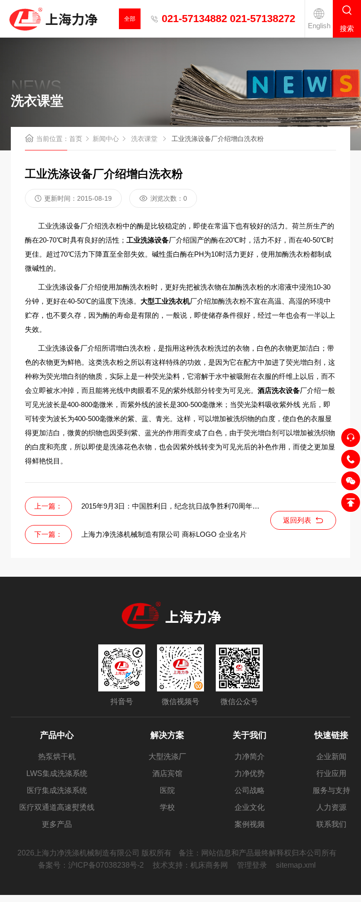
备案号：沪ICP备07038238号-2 (91, 865)
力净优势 (250, 773)
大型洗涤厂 (167, 757)
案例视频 (250, 824)
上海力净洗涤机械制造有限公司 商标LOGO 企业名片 (164, 534)
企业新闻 (331, 757)
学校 (167, 807)
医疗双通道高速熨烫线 (56, 807)
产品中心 (57, 735)
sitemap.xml (296, 865)
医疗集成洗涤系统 (57, 790)
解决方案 (167, 735)
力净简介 (250, 757)
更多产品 (57, 824)
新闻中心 (106, 138)
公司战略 (250, 790)
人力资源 (331, 807)
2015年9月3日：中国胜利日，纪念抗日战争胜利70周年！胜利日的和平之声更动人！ (175, 506)
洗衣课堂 (144, 138)
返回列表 (297, 520)
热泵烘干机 (57, 757)
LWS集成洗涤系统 (56, 773)
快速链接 (331, 735)
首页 (75, 138)
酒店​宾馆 (167, 773)
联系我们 (331, 824)
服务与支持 (331, 790)
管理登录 (252, 865)
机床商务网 (209, 865)
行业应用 (331, 773)
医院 (167, 790)
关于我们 (250, 735)
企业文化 (250, 807)
